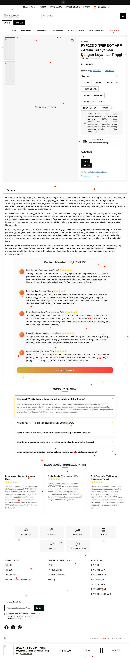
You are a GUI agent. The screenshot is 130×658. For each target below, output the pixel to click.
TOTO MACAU (56, 7)
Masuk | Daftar (29, 7)
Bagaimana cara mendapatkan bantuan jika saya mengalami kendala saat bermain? (57, 452)
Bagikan (87, 176)
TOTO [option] (86, 83)
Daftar (19, 23)
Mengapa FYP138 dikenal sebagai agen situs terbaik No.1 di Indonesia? (51, 399)
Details (10, 190)
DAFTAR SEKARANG (65, 370)
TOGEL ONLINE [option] (89, 108)
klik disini (101, 129)
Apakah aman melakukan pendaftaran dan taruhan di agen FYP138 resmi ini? (54, 433)
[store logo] (11, 15)
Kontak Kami (26, 534)
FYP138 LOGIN (98, 570)
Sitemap (51, 580)
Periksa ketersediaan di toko (95, 172)
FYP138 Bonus (55, 570)
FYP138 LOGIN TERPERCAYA (18, 580)
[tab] (11, 190)
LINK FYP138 (97, 580)
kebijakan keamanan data (27, 616)
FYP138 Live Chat (56, 575)
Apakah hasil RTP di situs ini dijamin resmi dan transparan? (45, 423)
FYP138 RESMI (11, 575)
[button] (10, 48)
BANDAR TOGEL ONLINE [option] (93, 102)
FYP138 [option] (104, 108)
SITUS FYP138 (98, 584)
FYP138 (43, 7)
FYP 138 (86, 7)
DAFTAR (86, 165)
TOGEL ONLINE (73, 7)
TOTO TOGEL (26, 654)
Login (7, 23)
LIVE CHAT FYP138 (78, 549)
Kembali (52, 549)
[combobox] (84, 16)
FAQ (50, 565)
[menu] (65, 30)
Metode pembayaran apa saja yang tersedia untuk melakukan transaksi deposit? (55, 442)
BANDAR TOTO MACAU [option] (93, 95)
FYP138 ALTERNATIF (101, 594)
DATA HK (103, 534)
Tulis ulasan (109, 71)
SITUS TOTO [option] (112, 83)
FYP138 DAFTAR (99, 575)
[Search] (123, 16)
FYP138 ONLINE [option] (89, 89)
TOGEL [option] (98, 83)
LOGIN (85, 161)
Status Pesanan (52, 535)
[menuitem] (13, 30)
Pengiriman (77, 534)
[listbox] (102, 95)
